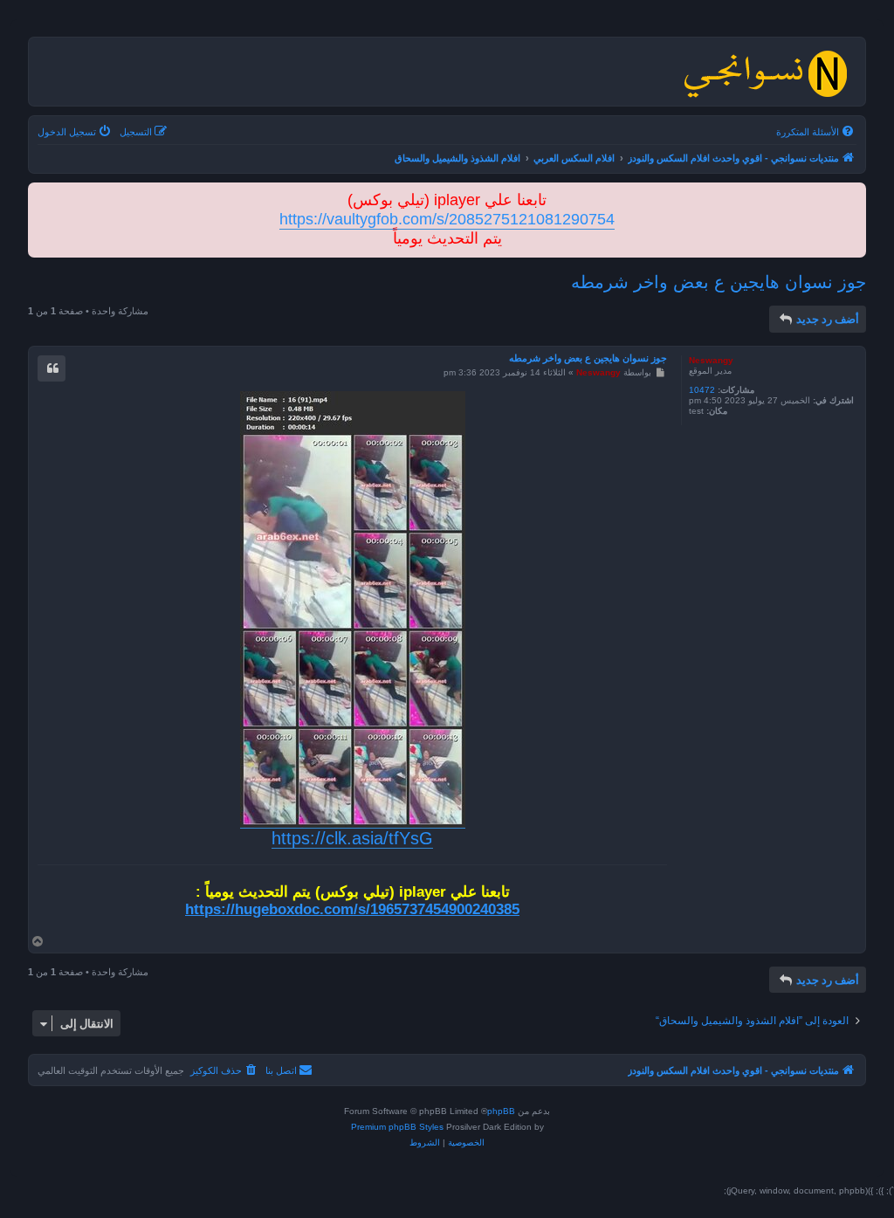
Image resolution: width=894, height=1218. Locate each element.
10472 (702, 390)
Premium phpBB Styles (397, 1127)
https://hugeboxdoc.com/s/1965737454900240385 (352, 909)
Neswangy (711, 360)
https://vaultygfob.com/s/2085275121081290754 (447, 219)
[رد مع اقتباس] (51, 368)
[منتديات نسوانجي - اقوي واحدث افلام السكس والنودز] (764, 71)
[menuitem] (816, 131)
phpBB (501, 1111)
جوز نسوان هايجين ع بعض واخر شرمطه (718, 282)
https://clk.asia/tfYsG (352, 838)
